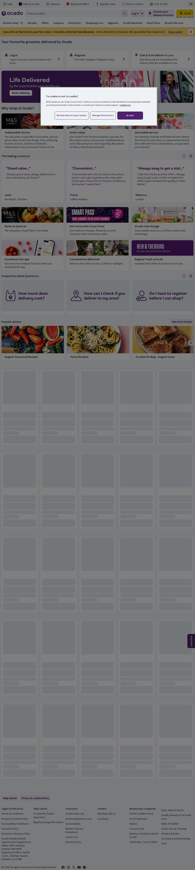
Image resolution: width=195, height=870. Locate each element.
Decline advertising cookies (72, 115)
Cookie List (125, 105)
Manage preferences (103, 115)
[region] (98, 106)
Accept (130, 115)
